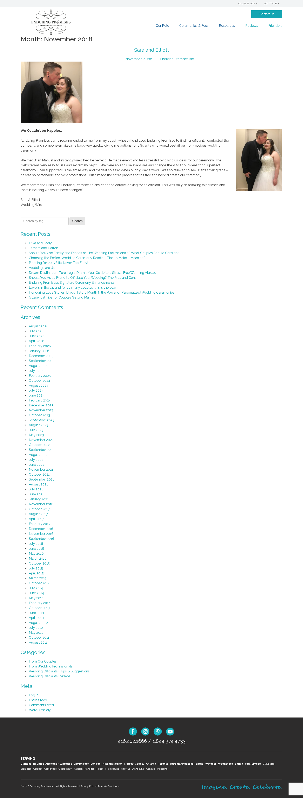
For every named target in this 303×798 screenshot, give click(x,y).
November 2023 (41, 410)
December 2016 (41, 529)
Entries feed (38, 700)
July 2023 (36, 430)
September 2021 (41, 479)
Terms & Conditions (108, 786)
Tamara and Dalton (43, 248)
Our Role (162, 26)
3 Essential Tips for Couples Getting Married (62, 297)
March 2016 (38, 558)
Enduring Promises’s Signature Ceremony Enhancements (72, 283)
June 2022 (36, 465)
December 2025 (41, 356)
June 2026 (37, 336)
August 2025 (38, 366)
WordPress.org (40, 710)
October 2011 (39, 637)
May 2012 (36, 633)
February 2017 (39, 524)
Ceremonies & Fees (194, 26)
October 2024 (39, 381)
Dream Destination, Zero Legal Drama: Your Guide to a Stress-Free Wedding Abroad (92, 273)
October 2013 (39, 608)
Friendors (275, 26)
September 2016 (41, 539)
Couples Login (247, 3)
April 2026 (36, 341)
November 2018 (41, 504)
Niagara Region (112, 763)
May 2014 (36, 598)
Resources (227, 26)
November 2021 (41, 469)
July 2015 (36, 568)
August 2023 (38, 425)
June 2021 (36, 494)
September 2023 (41, 420)
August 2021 (38, 484)
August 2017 (38, 514)
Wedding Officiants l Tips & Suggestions (59, 671)
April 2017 (36, 519)
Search (77, 221)
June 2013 (36, 613)
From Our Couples (43, 661)
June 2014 (36, 593)
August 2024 (38, 385)
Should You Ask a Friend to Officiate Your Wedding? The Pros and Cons (82, 278)
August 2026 (38, 326)
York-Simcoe (253, 763)
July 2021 (36, 489)
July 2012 (36, 628)
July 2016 (36, 544)
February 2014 (39, 603)
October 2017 (39, 509)
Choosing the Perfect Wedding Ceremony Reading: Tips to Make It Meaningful (88, 258)
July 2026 (36, 331)
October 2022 (39, 445)
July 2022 (36, 460)
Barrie (199, 763)
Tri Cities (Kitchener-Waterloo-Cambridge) (61, 763)
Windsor (210, 763)
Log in (33, 695)
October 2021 (39, 474)
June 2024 (37, 395)
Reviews (251, 26)
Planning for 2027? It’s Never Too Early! (58, 263)
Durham (26, 763)
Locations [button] (270, 3)
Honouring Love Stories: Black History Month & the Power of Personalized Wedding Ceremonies (101, 292)
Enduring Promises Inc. (177, 59)
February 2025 (40, 376)
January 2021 (39, 499)
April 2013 (36, 618)
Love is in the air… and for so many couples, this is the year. (72, 287)
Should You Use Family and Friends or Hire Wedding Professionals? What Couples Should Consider (104, 253)
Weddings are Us (42, 268)
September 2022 (41, 450)
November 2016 (41, 534)
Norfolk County (134, 763)
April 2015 (36, 573)
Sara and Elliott (151, 50)
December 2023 (41, 405)
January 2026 (39, 351)
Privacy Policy (88, 786)
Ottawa (151, 763)
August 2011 (38, 642)
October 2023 (39, 415)
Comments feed (41, 705)
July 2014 (36, 588)
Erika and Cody (40, 243)
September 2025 (41, 361)
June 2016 (36, 549)
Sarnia (239, 763)
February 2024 (40, 400)
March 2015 (37, 578)
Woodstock (225, 763)
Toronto (163, 763)
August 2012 (38, 623)
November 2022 (41, 440)
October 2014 (39, 583)
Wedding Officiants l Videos (49, 676)
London (95, 763)
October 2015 (39, 563)
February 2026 (40, 346)
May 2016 (36, 553)
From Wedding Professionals (51, 666)
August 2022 (38, 455)
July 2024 (36, 390)
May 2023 (36, 435)
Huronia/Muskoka (182, 763)
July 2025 (36, 371)
